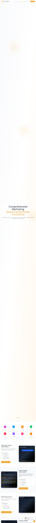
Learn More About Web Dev (6, 512)
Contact (27, 1)
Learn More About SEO (23, 488)
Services (23, 1)
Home (16, 1)
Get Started (32, 1)
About (19, 1)
